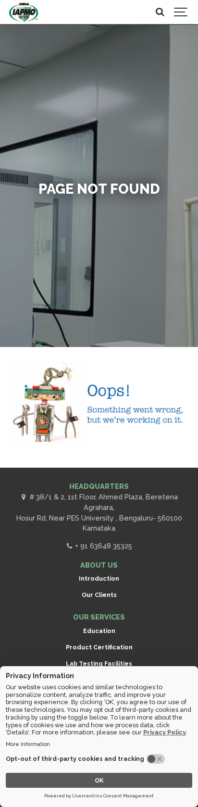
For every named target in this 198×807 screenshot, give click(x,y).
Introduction (99, 578)
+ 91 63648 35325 (102, 546)
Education (99, 630)
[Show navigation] (181, 12)
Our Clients (99, 594)
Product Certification (99, 647)
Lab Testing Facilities (99, 663)
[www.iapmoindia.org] (23, 12)
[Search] (160, 12)
